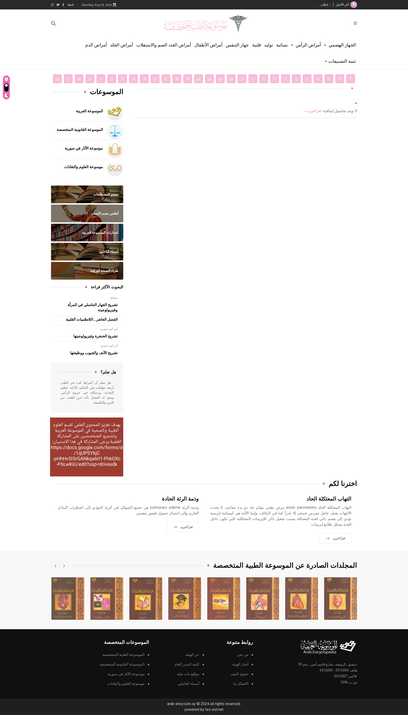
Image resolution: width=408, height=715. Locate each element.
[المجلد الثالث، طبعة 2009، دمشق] (340, 598)
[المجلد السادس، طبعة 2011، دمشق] (224, 598)
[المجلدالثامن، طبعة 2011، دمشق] (146, 598)
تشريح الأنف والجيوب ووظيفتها (94, 353)
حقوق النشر (239, 674)
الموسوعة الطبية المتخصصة (123, 655)
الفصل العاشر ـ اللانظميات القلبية (92, 319)
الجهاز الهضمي (341, 45)
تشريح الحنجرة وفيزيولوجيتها (95, 336)
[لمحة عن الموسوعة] (355, 23)
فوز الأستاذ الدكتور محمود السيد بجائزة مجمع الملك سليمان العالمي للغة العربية (277, 4)
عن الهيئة (192, 655)
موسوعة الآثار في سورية (84, 148)
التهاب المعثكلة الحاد (329, 499)
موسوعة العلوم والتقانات (83, 167)
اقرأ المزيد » (313, 111)
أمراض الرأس (307, 45)
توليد (268, 45)
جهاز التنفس (237, 45)
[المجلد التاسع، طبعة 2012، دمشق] (107, 598)
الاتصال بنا (240, 684)
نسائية (282, 45)
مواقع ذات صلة (188, 674)
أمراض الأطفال (208, 45)
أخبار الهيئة (240, 664)
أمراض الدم (96, 45)
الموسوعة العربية (89, 111)
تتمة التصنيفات (342, 61)
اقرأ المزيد (339, 538)
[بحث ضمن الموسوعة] (53, 23)
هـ (79, 79)
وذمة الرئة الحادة (180, 499)
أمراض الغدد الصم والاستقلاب (163, 45)
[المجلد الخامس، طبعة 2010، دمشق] (262, 598)
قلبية (256, 45)
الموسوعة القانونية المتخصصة (80, 130)
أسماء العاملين (188, 684)
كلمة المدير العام (186, 664)
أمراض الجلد (121, 45)
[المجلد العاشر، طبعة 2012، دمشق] (68, 598)
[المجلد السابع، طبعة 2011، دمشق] (185, 598)
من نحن (242, 655)
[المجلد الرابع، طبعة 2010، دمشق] (301, 598)
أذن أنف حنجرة (109, 329)
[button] (64, 566)
